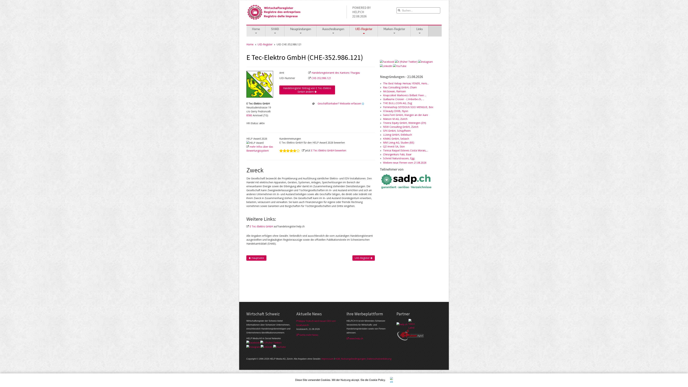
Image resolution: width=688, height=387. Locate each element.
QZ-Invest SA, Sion (394, 146)
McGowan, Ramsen (394, 91)
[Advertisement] (311, 281)
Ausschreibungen (333, 29)
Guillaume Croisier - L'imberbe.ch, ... (403, 99)
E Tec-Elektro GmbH (261, 226)
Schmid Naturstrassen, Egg (398, 158)
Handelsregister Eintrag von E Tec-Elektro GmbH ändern (307, 89)
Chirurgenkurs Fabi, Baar (397, 154)
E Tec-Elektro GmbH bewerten (328, 150)
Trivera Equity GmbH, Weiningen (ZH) (404, 123)
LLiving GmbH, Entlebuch (397, 134)
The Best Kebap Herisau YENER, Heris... (406, 83)
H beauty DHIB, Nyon (395, 111)
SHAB (275, 29)
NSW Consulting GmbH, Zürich (400, 126)
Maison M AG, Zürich (395, 119)
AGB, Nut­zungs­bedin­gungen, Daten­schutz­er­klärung (363, 358)
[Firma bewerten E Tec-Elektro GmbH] (289, 150)
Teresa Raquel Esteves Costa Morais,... (405, 150)
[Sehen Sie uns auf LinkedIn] (386, 65)
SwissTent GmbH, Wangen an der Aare (405, 115)
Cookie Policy (377, 380)
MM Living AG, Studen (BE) (398, 142)
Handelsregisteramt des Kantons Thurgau (336, 72)
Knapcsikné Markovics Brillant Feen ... (404, 95)
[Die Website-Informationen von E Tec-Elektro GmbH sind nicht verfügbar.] (363, 103)
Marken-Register (394, 29)
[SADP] (407, 181)
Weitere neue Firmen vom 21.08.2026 (404, 162)
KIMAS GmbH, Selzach (396, 138)
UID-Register (265, 44)
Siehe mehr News (308, 334)
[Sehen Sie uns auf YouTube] (399, 65)
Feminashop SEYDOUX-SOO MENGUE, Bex (408, 107)
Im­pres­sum (327, 358)
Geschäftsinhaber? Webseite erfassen (339, 103)
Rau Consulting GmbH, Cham (400, 87)
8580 (249, 115)
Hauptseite (257, 258)
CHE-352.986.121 (321, 78)
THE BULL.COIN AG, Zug (397, 103)
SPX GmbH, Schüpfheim (397, 130)
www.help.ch (356, 338)
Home (256, 29)
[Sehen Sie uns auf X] (406, 61)
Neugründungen (300, 29)
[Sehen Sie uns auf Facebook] (387, 61)
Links (419, 29)
